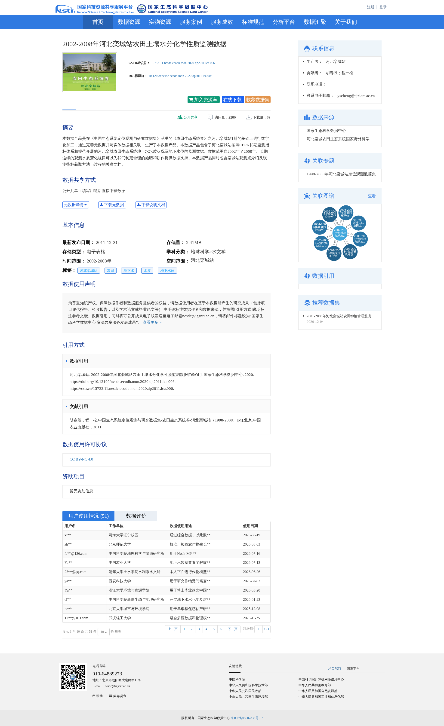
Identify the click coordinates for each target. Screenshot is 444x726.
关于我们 (346, 22)
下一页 (232, 629)
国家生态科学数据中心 (326, 130)
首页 (98, 22)
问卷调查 (119, 696)
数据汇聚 (315, 22)
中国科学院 (237, 679)
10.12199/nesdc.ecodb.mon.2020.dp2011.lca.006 (180, 76)
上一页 (173, 629)
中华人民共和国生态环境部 (248, 697)
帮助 (99, 696)
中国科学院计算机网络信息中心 (321, 679)
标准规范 (253, 22)
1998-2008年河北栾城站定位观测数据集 (341, 174)
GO (266, 629)
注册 (370, 7)
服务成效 (222, 22)
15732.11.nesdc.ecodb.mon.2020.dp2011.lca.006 (183, 63)
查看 (372, 196)
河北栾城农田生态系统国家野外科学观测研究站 (348, 139)
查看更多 (151, 322)
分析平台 (284, 22)
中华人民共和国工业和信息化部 (321, 697)
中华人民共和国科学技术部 (248, 685)
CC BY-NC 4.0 (81, 459)
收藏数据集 (257, 99)
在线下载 (233, 99)
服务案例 (191, 22)
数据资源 (129, 22)
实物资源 (160, 22)
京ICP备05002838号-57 (247, 718)
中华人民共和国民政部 (245, 691)
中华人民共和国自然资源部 (318, 691)
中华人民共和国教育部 (315, 685)
